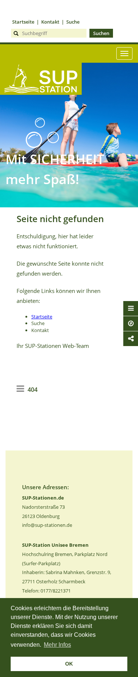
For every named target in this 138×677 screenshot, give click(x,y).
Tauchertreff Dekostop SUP (41, 107)
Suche (72, 21)
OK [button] (69, 664)
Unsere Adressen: (45, 487)
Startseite (23, 21)
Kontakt (50, 21)
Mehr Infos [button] (57, 645)
